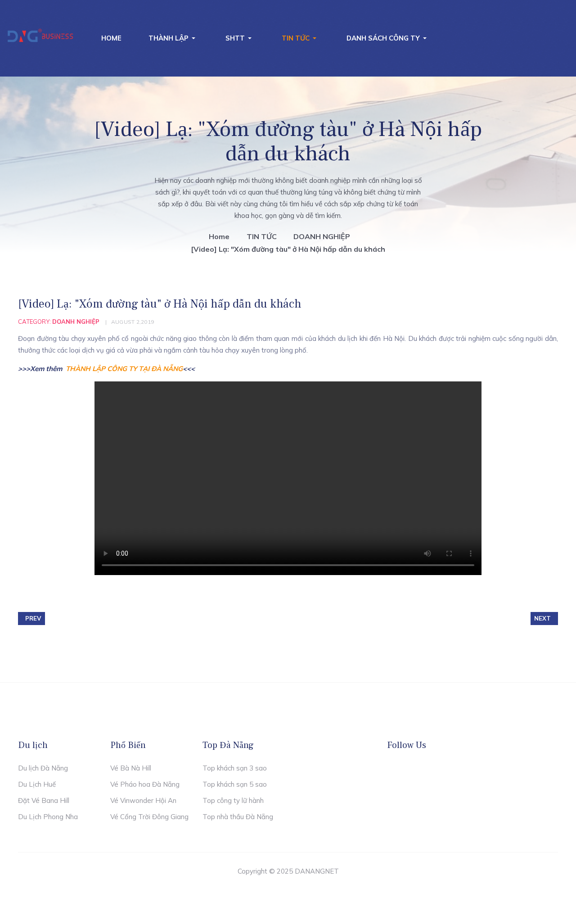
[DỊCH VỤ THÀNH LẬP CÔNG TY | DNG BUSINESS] (40, 36)
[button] (173, 38)
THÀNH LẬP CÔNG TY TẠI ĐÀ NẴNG (124, 368)
